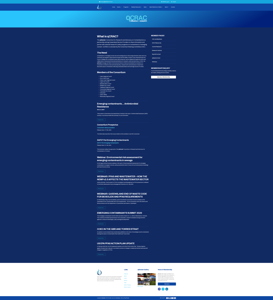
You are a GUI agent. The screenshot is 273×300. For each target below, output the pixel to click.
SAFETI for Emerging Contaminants (108, 143)
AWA (125, 282)
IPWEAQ (126, 273)
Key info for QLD (156, 54)
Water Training (127, 284)
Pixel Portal (126, 298)
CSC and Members (157, 39)
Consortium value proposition (106, 127)
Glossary (154, 61)
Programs (125, 7)
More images (140, 286)
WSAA (125, 280)
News (145, 7)
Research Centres (157, 50)
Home (113, 7)
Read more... (101, 119)
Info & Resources (156, 43)
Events (118, 7)
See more (166, 284)
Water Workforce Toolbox (156, 7)
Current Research (157, 46)
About (166, 7)
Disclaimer (118, 298)
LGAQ (125, 278)
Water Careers (127, 287)
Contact (173, 7)
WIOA (125, 276)
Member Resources (136, 7)
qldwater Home (156, 58)
